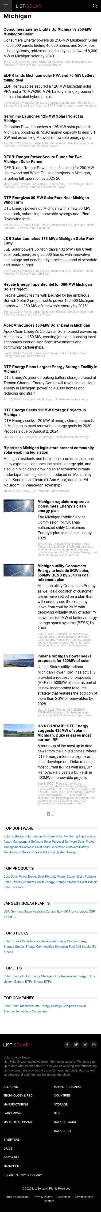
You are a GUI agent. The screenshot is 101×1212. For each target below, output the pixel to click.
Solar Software (13, 836)
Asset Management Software (23, 841)
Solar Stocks (12, 941)
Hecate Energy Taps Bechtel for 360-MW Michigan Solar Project (48, 286)
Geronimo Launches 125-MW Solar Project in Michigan (43, 118)
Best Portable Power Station (57, 876)
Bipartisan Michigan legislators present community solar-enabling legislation (49, 450)
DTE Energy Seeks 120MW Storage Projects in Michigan (45, 412)
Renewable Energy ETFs (78, 976)
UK (66, 911)
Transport (12, 1166)
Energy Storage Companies (59, 1006)
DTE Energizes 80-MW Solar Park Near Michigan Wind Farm (46, 200)
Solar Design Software (39, 836)
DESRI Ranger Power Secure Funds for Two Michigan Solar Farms (43, 159)
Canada (51, 911)
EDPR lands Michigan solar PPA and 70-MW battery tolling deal (49, 77)
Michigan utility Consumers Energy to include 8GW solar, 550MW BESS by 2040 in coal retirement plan (63, 573)
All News (11, 1086)
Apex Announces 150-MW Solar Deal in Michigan (47, 325)
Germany (17, 911)
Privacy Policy (43, 1197)
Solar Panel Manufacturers (22, 1006)
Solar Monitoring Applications (75, 836)
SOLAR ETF (62, 1131)
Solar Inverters (13, 887)
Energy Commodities (40, 946)
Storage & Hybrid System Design (54, 852)
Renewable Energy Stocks (59, 941)
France (73, 911)
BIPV (57, 1113)
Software (11, 1157)
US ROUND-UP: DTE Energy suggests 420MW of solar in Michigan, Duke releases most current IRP (64, 733)
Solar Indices (31, 941)
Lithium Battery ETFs (18, 981)
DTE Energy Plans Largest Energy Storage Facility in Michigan (50, 369)
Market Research (68, 1086)
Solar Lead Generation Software (56, 847)
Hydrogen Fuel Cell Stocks (73, 946)
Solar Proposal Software (60, 841)
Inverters (12, 1139)
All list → (10, 917)
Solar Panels (88, 882)
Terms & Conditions (16, 1197)
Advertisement (84, 1197)
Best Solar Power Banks (20, 876)
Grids (8, 1148)
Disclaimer (63, 1197)
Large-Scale (13, 1113)
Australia (39, 911)
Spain (28, 911)
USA (7, 911)
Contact (49, 1201)
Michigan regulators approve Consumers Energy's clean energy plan (63, 506)
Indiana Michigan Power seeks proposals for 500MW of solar (65, 658)
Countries (62, 1095)
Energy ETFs (43, 981)
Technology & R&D (18, 1095)
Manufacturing (16, 1104)
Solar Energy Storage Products (58, 882)
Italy (60, 911)
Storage (61, 1104)
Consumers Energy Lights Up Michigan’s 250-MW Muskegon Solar (48, 31)
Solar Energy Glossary (23, 1175)
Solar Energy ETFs (17, 976)
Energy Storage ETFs (45, 976)
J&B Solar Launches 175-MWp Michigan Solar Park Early (49, 241)
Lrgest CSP (87, 911)
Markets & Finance (18, 1122)
